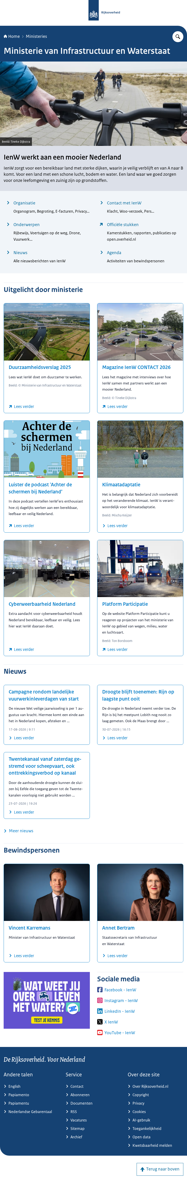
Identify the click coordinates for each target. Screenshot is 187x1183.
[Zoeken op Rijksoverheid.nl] (177, 36)
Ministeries (36, 36)
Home (14, 36)
